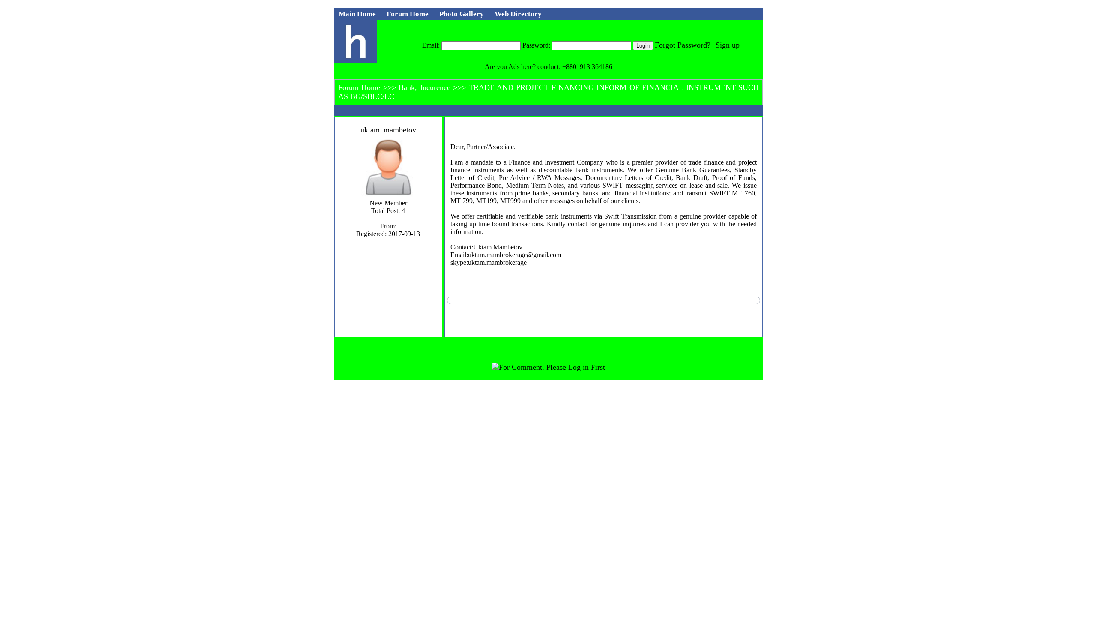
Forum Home (360, 87)
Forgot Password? (682, 45)
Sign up (728, 45)
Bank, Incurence (426, 87)
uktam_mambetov (388, 130)
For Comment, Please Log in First (552, 367)
